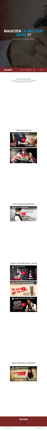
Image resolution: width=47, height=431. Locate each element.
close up (22, 69)
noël (38, 69)
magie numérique (28, 69)
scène (34, 69)
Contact (42, 69)
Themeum (42, 428)
